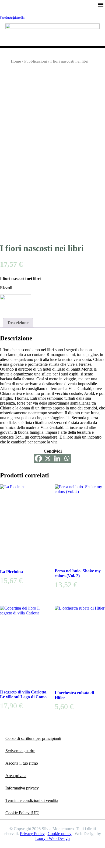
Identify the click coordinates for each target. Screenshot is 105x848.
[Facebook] (38, 458)
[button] (100, 4)
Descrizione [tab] (18, 322)
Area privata (15, 775)
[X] (47, 458)
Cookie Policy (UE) (22, 813)
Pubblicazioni (35, 61)
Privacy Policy (32, 833)
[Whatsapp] (66, 458)
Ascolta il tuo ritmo (21, 763)
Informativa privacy (22, 788)
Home (16, 61)
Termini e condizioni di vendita (31, 800)
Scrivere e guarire (20, 750)
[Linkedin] (57, 458)
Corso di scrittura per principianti (33, 738)
